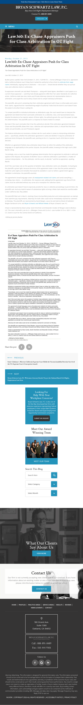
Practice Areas (34, 605)
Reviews (68, 605)
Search (54, 475)
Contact (48, 608)
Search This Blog (34, 469)
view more (41, 553)
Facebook (35, 663)
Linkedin (29, 347)
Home (14, 605)
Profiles (22, 605)
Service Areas (48, 605)
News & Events (37, 608)
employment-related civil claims (45, 178)
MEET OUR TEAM (41, 461)
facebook (22, 347)
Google (41, 663)
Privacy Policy (70, 697)
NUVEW (9, 697)
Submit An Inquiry (41, 418)
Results (59, 605)
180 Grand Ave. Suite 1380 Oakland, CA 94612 (41, 625)
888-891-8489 (46, 14)
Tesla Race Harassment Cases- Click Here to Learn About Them (41, 2)
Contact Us (41, 589)
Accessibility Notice (54, 697)
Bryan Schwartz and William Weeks (36, 203)
